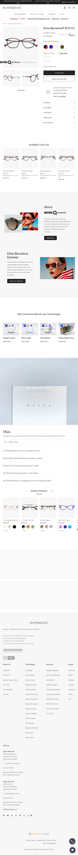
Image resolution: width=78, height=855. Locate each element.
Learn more (7, 341)
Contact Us (6, 675)
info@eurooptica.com (10, 809)
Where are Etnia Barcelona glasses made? (21, 466)
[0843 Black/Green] (33, 527)
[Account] (64, 7)
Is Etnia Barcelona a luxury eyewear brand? (21, 450)
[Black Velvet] (14, 527)
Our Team (6, 685)
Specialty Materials (31, 728)
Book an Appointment (10, 680)
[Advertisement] (39, 565)
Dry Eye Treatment (52, 709)
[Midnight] (65, 527)
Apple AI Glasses (31, 713)
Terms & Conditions (49, 843)
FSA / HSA (49, 713)
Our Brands (51, 14)
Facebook (71, 670)
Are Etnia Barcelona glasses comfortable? (20, 473)
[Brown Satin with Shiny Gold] (10, 527)
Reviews (6, 694)
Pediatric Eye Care (52, 699)
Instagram (71, 689)
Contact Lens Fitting (53, 694)
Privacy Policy (51, 840)
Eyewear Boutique (20, 14)
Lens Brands (47, 112)
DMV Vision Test (51, 704)
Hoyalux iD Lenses (31, 704)
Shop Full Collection (16, 281)
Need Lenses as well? (59, 79)
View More (21, 90)
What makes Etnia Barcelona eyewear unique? (23, 458)
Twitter (70, 675)
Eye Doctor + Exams (37, 14)
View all (39, 494)
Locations (6, 670)
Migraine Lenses (30, 709)
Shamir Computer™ (31, 699)
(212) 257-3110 (8, 798)
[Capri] (70, 527)
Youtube (71, 685)
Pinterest (71, 680)
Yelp (69, 699)
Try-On (61, 14)
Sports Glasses (30, 718)
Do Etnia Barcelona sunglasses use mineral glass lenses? (27, 480)
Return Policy (30, 840)
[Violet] (60, 527)
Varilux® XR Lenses (31, 694)
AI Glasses (28, 670)
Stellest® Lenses (30, 685)
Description (47, 102)
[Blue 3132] (51, 527)
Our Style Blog (8, 689)
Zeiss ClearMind (30, 689)
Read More (50, 238)
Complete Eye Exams (53, 689)
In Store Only (59, 73)
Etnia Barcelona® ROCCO (14, 23)
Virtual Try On (30, 737)
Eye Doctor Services (53, 675)
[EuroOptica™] (12, 7)
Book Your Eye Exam (39, 394)
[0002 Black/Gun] (23, 527)
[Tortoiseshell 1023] (42, 527)
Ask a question (48, 122)
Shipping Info (47, 117)
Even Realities (30, 675)
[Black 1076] (47, 527)
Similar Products (39, 491)
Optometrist (50, 680)
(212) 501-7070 (61, 93)
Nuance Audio (30, 680)
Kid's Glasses (29, 723)
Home (4, 23)
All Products (29, 732)
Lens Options (47, 107)
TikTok (70, 694)
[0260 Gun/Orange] (28, 527)
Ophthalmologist (51, 685)
